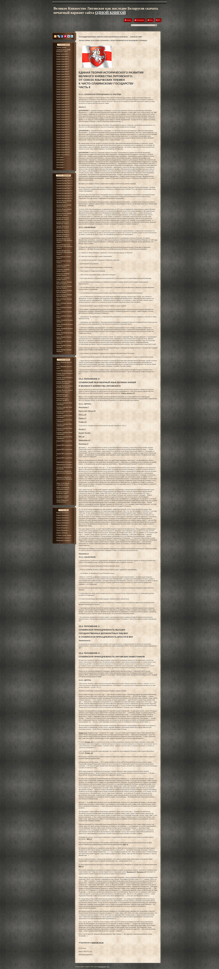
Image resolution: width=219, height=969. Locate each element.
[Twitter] (72, 36)
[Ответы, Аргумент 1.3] (128, 393)
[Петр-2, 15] (82, 414)
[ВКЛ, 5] (125, 844)
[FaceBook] (62, 36)
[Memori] (65, 36)
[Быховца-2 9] (141, 872)
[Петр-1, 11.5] (83, 411)
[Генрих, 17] (82, 418)
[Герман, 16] (89, 742)
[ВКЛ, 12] (81, 436)
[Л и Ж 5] (87, 433)
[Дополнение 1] (84, 407)
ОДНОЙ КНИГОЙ (110, 13)
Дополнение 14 (84, 553)
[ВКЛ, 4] (89, 839)
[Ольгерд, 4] (82, 107)
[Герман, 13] (89, 753)
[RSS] (55, 36)
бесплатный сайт (102, 966)
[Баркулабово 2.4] (84, 440)
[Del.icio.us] (58, 36)
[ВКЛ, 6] (81, 866)
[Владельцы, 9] (83, 444)
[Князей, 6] (82, 429)
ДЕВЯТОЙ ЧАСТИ (97, 943)
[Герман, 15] (82, 422)
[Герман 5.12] (83, 733)
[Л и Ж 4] (81, 433)
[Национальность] (84, 640)
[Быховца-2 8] (131, 872)
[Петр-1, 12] (91, 411)
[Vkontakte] (68, 36)
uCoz (108, 966)
